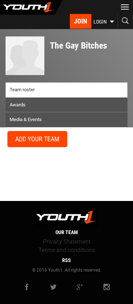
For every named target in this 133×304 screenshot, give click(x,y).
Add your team (37, 139)
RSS (66, 260)
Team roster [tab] (22, 89)
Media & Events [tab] (26, 119)
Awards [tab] (17, 104)
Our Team (66, 232)
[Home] (31, 7)
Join (80, 21)
